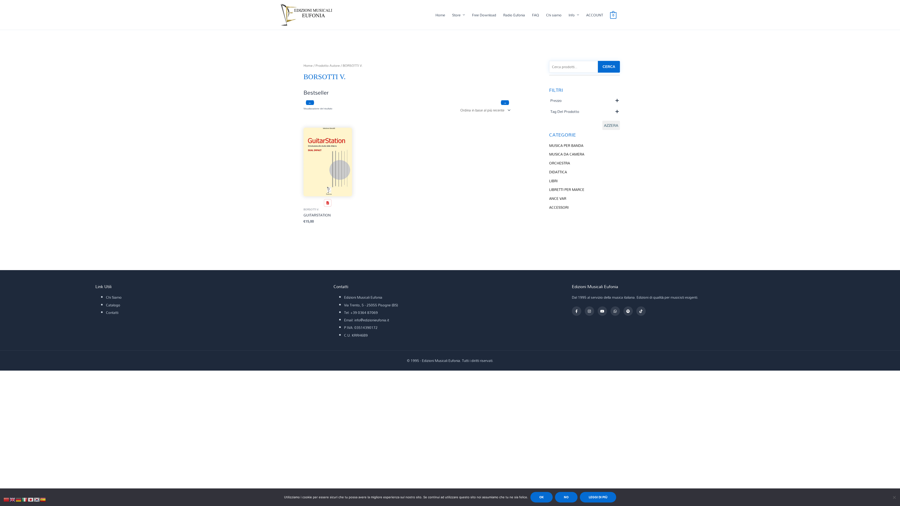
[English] (13, 499)
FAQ (535, 15)
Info (572, 15)
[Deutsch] (19, 499)
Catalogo (113, 305)
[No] (894, 497)
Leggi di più (598, 497)
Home (440, 15)
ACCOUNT (594, 15)
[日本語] (31, 499)
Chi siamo (554, 15)
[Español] (43, 499)
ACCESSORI (559, 207)
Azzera (611, 125)
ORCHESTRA (559, 163)
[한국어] (37, 499)
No (566, 497)
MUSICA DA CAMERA (566, 154)
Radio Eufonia (514, 15)
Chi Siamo (114, 297)
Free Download (484, 15)
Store (456, 15)
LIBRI (553, 180)
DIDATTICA (558, 171)
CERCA (609, 67)
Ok (541, 497)
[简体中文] (7, 499)
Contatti (112, 312)
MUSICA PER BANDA (566, 145)
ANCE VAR (557, 198)
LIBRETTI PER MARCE (566, 189)
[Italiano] (25, 499)
